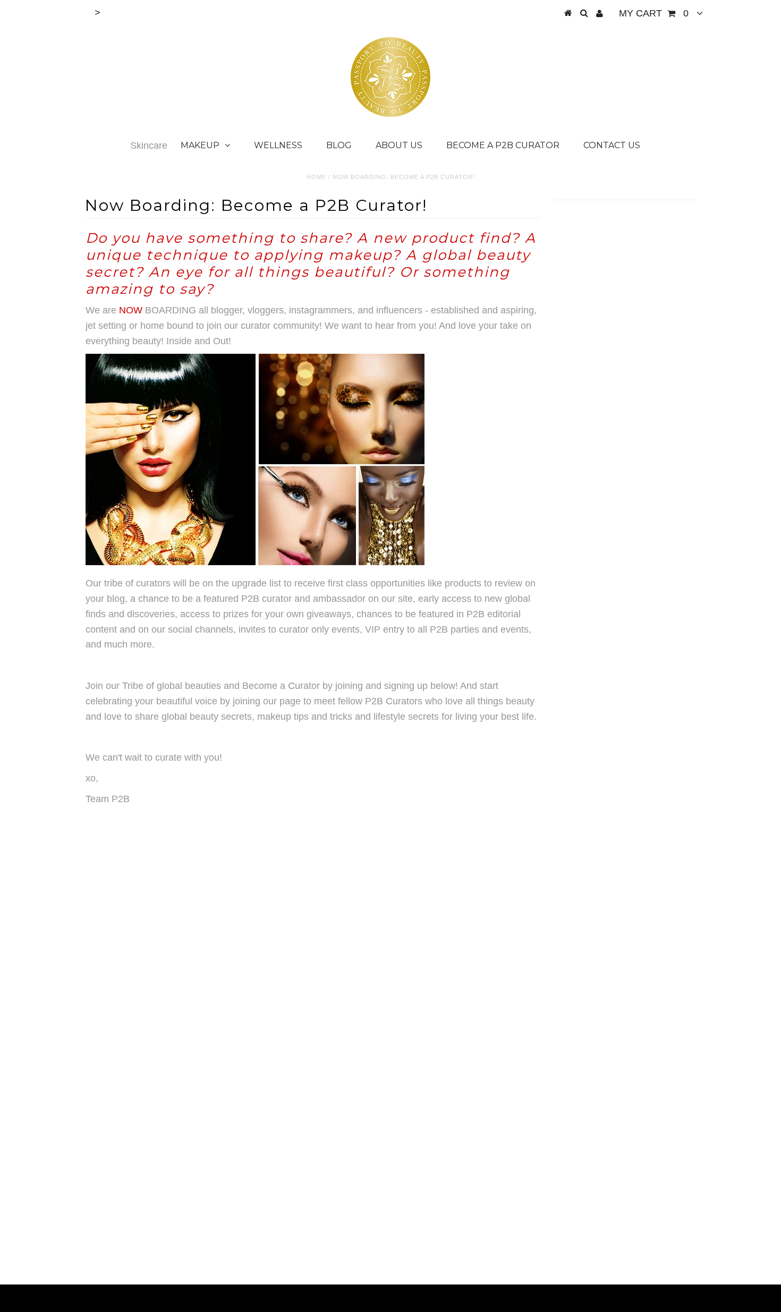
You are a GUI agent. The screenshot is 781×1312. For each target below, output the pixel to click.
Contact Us (611, 145)
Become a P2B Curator (502, 145)
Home (316, 177)
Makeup (200, 145)
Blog (339, 145)
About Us (399, 145)
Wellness (278, 145)
